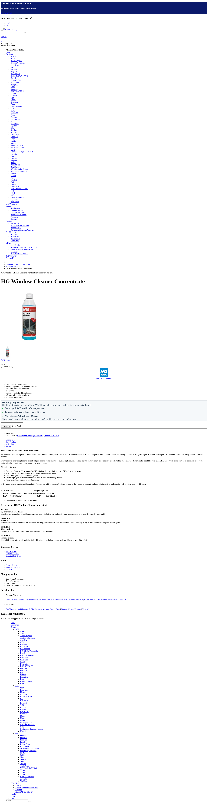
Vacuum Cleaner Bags (51, 609)
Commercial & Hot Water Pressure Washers (100, 600)
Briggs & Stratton (17, 80)
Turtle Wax (15, 186)
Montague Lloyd (17, 145)
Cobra (13, 87)
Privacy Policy (11, 565)
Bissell (13, 78)
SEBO (13, 173)
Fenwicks (14, 113)
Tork (12, 182)
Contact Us (10, 258)
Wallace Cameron (17, 197)
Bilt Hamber (15, 74)
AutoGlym (15, 65)
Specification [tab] (11, 442)
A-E (17, 629)
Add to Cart (6, 426)
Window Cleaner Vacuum (71, 609)
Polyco (13, 156)
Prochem (14, 158)
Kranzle (14, 132)
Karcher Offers (16, 208)
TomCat (14, 180)
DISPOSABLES (17, 91)
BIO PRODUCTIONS (19, 76)
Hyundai (14, 126)
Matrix (13, 141)
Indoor (8, 206)
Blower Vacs (15, 223)
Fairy (13, 111)
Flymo (13, 115)
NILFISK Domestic (18, 147)
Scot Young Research (19, 171)
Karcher (14, 130)
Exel (12, 108)
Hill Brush (15, 124)
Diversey (14, 93)
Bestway (14, 69)
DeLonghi (14, 89)
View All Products (104, 378)
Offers (8, 243)
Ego (12, 98)
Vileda (13, 193)
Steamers (14, 219)
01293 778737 (11, 256)
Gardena (14, 117)
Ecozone (14, 95)
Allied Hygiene (16, 61)
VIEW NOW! (6, 13)
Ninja (13, 150)
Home (8, 52)
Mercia (13, 143)
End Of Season (11, 204)
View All (122, 600)
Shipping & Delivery (14, 556)
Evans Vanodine (17, 106)
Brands (13, 627)
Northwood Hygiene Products (22, 152)
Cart (7, 25)
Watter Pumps (16, 228)
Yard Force (15, 202)
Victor (13, 191)
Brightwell (15, 82)
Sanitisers (14, 217)
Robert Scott (15, 165)
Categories (15, 625)
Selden (13, 176)
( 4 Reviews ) (6, 360)
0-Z (16, 733)
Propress (14, 160)
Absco (13, 56)
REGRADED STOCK (19, 254)
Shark (13, 178)
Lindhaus (14, 137)
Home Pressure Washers (20, 226)
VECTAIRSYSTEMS (19, 189)
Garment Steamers (18, 213)
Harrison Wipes (16, 119)
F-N (17, 686)
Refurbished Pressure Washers (22, 230)
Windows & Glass (13, 267)
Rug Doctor (15, 167)
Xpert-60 (14, 199)
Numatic (14, 154)
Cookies (9, 570)
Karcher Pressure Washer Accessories (40, 600)
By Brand (9, 54)
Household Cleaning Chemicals (18, 264)
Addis (13, 58)
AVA (12, 67)
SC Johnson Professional (20, 169)
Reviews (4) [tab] (10, 446)
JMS (12, 128)
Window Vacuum (17, 210)
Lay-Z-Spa (15, 134)
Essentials (14, 102)
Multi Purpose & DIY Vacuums (30, 609)
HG (12, 121)
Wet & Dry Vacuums (18, 215)
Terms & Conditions (13, 567)
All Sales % (15, 245)
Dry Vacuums (11, 609)
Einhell (13, 100)
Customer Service (12, 554)
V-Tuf (13, 195)
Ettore (13, 104)
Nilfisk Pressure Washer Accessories (69, 600)
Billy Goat (15, 72)
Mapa (13, 139)
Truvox (13, 184)
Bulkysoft (14, 85)
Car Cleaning (11, 232)
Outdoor (9, 221)
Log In (8, 23)
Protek (13, 163)
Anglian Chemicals (18, 63)
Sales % (18, 785)
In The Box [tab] (10, 444)
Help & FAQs (11, 552)
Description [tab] (10, 440)
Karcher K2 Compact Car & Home (24, 247)
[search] (25, 32)
